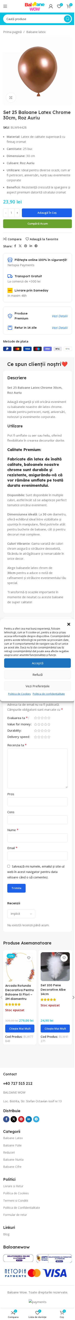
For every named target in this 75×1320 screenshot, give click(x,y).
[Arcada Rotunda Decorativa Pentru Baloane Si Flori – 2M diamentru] (19, 966)
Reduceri (9, 1152)
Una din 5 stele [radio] (35, 717)
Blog (6, 1234)
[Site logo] (35, 6)
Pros (10, 794)
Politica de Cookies (19, 693)
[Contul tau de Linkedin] (30, 246)
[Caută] (67, 18)
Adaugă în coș (47, 213)
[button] (69, 624)
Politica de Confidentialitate (21, 1208)
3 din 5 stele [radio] (42, 717)
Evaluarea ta (17, 718)
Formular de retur (15, 1215)
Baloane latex (36, 32)
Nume (13, 830)
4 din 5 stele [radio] (45, 717)
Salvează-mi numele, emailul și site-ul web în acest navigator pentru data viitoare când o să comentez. (35, 871)
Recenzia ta (17, 745)
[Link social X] (20, 246)
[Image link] (18, 1257)
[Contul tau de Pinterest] (25, 246)
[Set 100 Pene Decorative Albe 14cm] (55, 966)
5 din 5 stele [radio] (48, 717)
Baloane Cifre (12, 1167)
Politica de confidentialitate (49, 693)
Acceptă (37, 663)
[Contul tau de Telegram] (36, 246)
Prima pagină (12, 32)
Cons (10, 812)
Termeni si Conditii (15, 1200)
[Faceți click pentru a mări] (11, 97)
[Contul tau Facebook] (15, 246)
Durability (14, 730)
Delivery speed (18, 737)
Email (12, 848)
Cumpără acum (38, 223)
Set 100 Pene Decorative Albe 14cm (53, 989)
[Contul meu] (51, 6)
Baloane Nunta (13, 1160)
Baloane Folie (12, 1145)
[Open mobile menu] (5, 6)
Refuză (37, 674)
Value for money (19, 724)
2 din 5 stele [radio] (38, 717)
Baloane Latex (13, 1138)
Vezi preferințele (38, 686)
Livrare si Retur (13, 1186)
